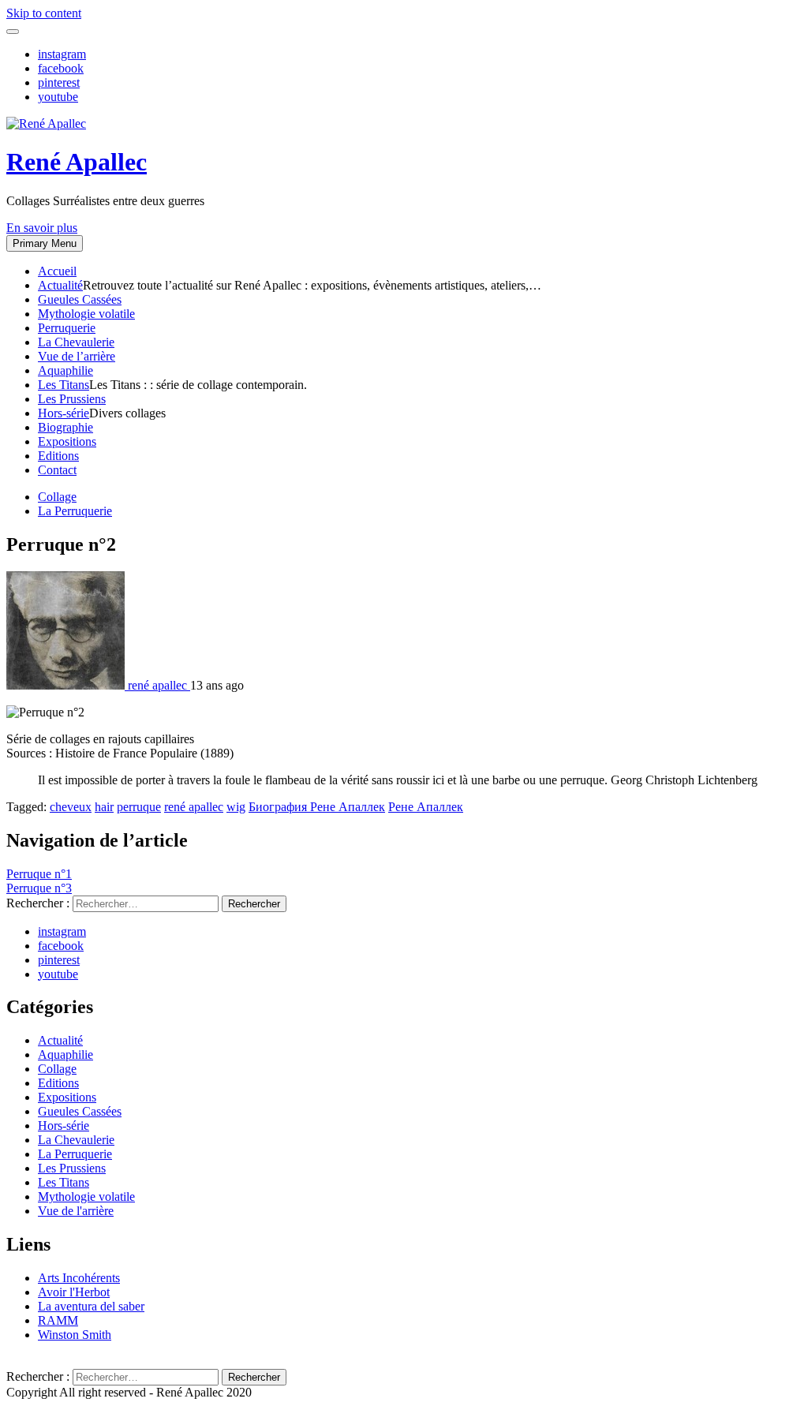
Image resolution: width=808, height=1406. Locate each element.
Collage (57, 496)
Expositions (67, 441)
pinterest (59, 82)
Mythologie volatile (86, 313)
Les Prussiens (72, 399)
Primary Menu (45, 243)
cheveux (71, 806)
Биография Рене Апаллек (317, 806)
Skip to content (43, 13)
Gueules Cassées (80, 299)
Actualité (60, 285)
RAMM (58, 1320)
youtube (58, 96)
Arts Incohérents (79, 1277)
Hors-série (63, 413)
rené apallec (193, 806)
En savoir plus (41, 227)
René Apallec (76, 162)
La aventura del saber (91, 1306)
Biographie (65, 427)
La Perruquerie (75, 511)
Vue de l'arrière (76, 1210)
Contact (57, 470)
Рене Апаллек (425, 806)
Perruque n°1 (39, 874)
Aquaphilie (65, 370)
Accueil (57, 271)
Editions (58, 455)
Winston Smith (74, 1334)
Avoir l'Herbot (74, 1292)
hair (104, 806)
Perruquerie (66, 328)
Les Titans (63, 384)
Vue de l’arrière (76, 356)
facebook (61, 68)
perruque (139, 806)
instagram (62, 54)
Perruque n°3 (39, 888)
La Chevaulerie (76, 342)
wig (235, 806)
